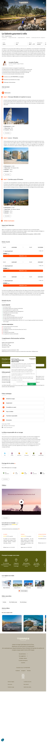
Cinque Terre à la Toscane (18, 587)
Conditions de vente (27, 681)
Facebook (18, 670)
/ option (23, 255)
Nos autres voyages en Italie (7, 612)
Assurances (10, 684)
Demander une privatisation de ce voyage (12, 79)
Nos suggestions (22, 656)
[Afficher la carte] (3, 93)
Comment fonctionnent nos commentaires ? (10, 528)
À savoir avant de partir (7, 427)
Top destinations (22, 653)
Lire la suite (23, 544)
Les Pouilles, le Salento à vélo (31, 627)
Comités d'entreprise (23, 660)
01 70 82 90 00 (14, 76)
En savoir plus (5, 479)
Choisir (23, 383)
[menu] (44, 3)
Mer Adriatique (23, 602)
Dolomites (28, 587)
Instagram (23, 670)
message (22, 76)
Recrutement (26, 684)
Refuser (14, 383)
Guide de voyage (11, 687)
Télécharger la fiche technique (9, 82)
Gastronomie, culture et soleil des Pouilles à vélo (14, 627)
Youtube (29, 670)
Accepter (31, 383)
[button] (2, 739)
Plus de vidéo (5, 517)
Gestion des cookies (27, 687)
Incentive (23, 662)
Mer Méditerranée (13, 602)
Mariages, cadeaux (23, 658)
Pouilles (4, 602)
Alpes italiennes (6, 587)
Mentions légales (11, 681)
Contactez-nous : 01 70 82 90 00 (23, 667)
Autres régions (24, 590)
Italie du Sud (39, 587)
